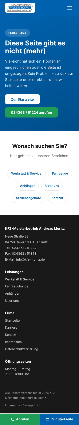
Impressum (13, 342)
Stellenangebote (28, 198)
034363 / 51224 (24, 248)
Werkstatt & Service (26, 173)
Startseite (12, 320)
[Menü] (69, 7)
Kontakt (57, 198)
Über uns (52, 186)
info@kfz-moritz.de (30, 259)
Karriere (11, 327)
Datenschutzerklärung (21, 349)
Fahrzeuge (60, 173)
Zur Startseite (22, 99)
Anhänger (27, 186)
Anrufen (22, 419)
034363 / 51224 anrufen (31, 112)
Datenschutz (31, 405)
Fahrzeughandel (17, 286)
